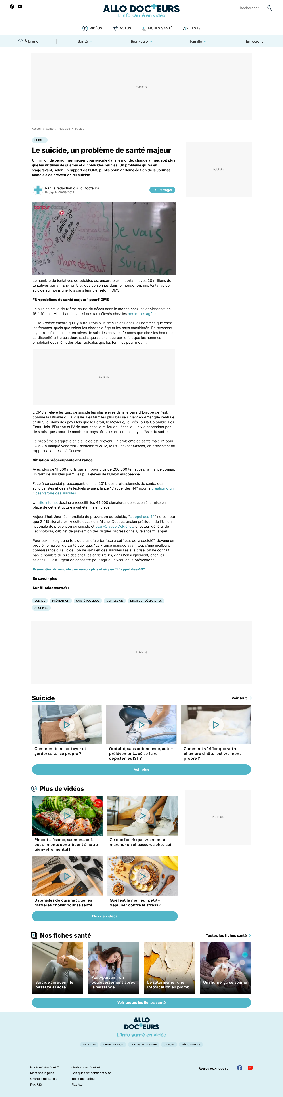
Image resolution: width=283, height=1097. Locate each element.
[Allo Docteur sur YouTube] (250, 1067)
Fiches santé (160, 28)
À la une (31, 41)
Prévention (60, 600)
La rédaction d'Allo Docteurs (75, 188)
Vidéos (96, 28)
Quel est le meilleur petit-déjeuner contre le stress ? (135, 903)
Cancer (169, 1044)
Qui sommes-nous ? (44, 1067)
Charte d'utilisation (43, 1079)
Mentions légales (42, 1073)
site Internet (48, 502)
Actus (125, 28)
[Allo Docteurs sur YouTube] (20, 6)
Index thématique (83, 1079)
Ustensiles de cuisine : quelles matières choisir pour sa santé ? (65, 903)
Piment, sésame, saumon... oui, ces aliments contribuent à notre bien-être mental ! (66, 844)
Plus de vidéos (62, 788)
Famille (196, 41)
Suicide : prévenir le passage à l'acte (54, 985)
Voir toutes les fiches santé (141, 1002)
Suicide (79, 128)
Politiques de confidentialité (91, 1073)
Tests (195, 28)
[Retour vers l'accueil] (141, 10)
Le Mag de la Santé (144, 1044)
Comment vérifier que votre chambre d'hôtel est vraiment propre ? (212, 753)
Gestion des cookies (85, 1067)
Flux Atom (78, 1084)
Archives (41, 607)
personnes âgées (142, 313)
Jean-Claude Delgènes (114, 526)
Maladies (64, 128)
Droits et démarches (146, 600)
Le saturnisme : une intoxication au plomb (168, 985)
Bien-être (139, 41)
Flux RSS (36, 1084)
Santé (83, 41)
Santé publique (87, 600)
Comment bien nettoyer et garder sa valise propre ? (60, 751)
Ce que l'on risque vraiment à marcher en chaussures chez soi (140, 842)
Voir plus (141, 769)
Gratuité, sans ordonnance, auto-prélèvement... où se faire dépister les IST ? (141, 753)
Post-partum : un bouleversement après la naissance (113, 982)
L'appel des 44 (142, 516)
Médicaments (191, 1044)
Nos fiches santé (65, 935)
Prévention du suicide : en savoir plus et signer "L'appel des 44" (89, 569)
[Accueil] (141, 1026)
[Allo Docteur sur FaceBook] (12, 6)
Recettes (89, 1044)
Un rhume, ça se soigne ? (225, 985)
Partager (165, 190)
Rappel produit (113, 1044)
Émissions (255, 41)
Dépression (114, 600)
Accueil (36, 128)
